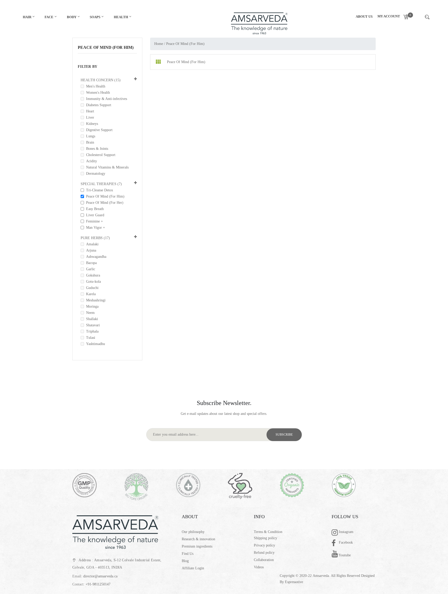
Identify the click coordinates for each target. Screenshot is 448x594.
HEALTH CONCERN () (101, 80)
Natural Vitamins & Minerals (106, 167)
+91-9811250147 (98, 584)
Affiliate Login (193, 568)
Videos (259, 567)
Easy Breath (94, 209)
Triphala (91, 331)
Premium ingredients (197, 546)
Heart (89, 111)
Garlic (89, 269)
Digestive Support (98, 130)
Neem (89, 313)
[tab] (158, 62)
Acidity (90, 161)
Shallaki (91, 319)
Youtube (344, 555)
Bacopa (90, 263)
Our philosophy (193, 532)
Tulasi (89, 338)
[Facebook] (335, 543)
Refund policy (264, 553)
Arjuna (90, 250)
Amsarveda (321, 576)
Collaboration (264, 560)
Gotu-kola (92, 282)
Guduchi (91, 288)
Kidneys (91, 124)
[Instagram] (335, 533)
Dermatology (94, 174)
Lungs (89, 136)
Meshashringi (95, 300)
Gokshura (92, 275)
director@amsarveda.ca (100, 576)
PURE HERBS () (95, 238)
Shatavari (92, 325)
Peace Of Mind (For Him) (104, 196)
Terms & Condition (268, 532)
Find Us (187, 554)
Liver (89, 117)
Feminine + (93, 221)
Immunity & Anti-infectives (105, 99)
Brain (89, 142)
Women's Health (97, 93)
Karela (90, 294)
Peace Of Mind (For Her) (103, 203)
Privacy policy (264, 545)
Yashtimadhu (94, 344)
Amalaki (91, 244)
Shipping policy (265, 538)
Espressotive (294, 582)
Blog (185, 561)
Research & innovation (198, 539)
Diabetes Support (97, 105)
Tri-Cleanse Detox (98, 190)
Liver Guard (94, 215)
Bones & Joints (96, 149)
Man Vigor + (94, 228)
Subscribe (284, 434)
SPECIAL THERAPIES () (101, 184)
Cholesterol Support (99, 155)
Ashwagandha (95, 257)
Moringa (91, 306)
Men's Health (94, 86)
